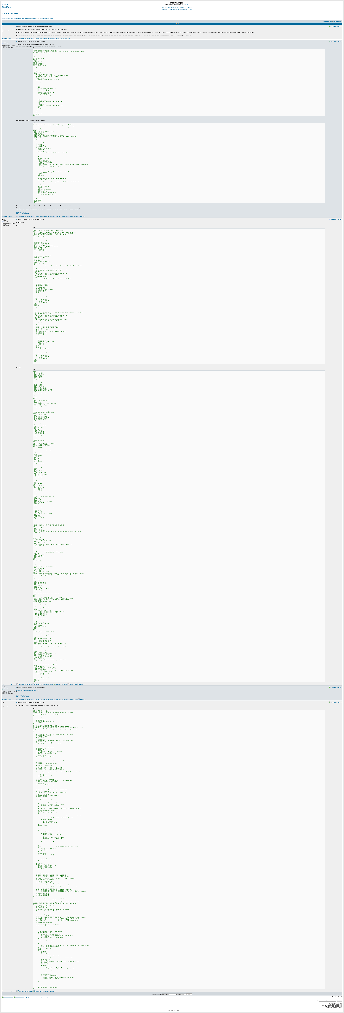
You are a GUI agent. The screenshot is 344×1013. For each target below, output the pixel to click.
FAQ (163, 7)
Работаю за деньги (21, 212)
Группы (182, 7)
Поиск (168, 7)
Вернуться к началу (7, 38)
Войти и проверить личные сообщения (178, 9)
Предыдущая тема (327, 21)
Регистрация (189, 7)
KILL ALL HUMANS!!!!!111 (22, 214)
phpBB (169, 1010)
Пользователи (175, 7)
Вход (191, 9)
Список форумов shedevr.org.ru (30, 18)
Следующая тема (337, 21)
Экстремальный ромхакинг (46, 18)
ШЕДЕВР (185, 4)
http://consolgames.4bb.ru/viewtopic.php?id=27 (27, 690)
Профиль (165, 9)
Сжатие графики (10, 13)
